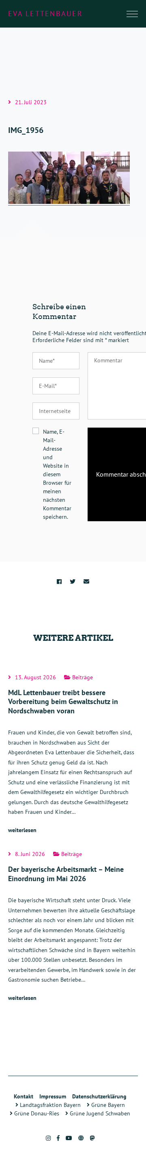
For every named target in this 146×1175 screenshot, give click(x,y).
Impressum (52, 1096)
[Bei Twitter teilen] (72, 581)
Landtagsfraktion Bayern (49, 1105)
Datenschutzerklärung (99, 1096)
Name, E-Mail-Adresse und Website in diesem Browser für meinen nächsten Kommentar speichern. (57, 474)
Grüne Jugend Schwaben (99, 1113)
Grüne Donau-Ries (36, 1113)
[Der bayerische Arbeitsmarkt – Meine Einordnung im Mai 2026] (73, 927)
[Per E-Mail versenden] (86, 581)
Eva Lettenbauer (45, 13)
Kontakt (23, 1096)
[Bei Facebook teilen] (59, 581)
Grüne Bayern (107, 1105)
